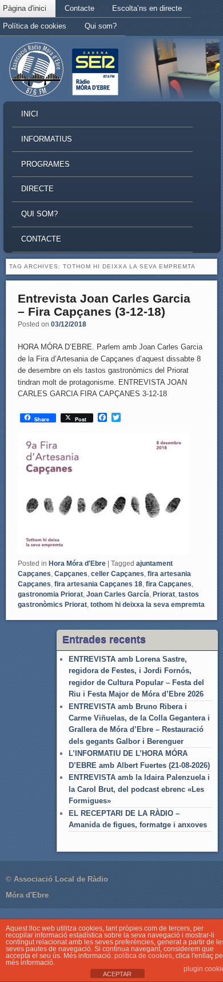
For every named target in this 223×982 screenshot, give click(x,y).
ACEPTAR (117, 974)
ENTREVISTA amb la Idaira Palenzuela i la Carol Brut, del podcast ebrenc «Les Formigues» (139, 789)
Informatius (46, 139)
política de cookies (143, 956)
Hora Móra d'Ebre (77, 564)
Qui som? (101, 26)
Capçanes (70, 574)
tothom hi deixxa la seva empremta (147, 605)
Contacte (79, 8)
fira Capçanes (169, 584)
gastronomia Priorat (50, 594)
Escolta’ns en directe (147, 8)
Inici (29, 114)
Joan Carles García (117, 594)
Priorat (164, 594)
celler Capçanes (117, 574)
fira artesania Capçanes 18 (98, 584)
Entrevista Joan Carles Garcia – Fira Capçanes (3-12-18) (104, 305)
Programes (45, 164)
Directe (37, 188)
